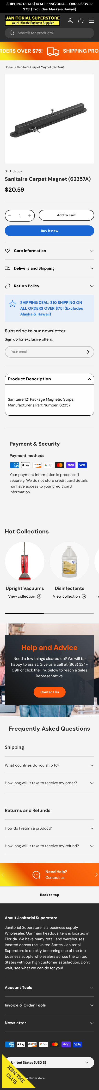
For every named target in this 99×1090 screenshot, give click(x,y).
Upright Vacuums (25, 588)
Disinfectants (69, 588)
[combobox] (49, 33)
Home (9, 67)
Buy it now (49, 231)
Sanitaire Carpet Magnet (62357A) (40, 67)
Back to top (49, 895)
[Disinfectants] (69, 561)
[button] (80, 20)
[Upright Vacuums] (24, 561)
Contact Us (49, 692)
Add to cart (66, 215)
